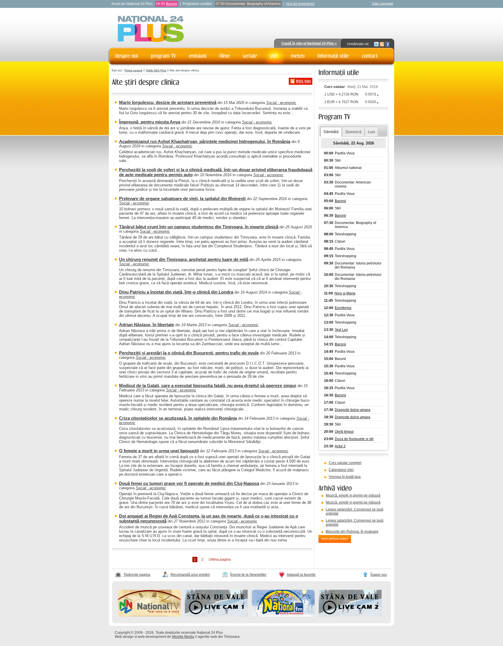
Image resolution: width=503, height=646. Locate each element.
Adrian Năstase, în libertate (146, 324)
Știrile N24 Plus (156, 70)
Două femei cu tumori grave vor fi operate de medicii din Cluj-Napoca (189, 483)
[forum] (298, 56)
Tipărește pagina (136, 575)
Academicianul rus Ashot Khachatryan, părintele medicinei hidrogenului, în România (204, 141)
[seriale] (249, 56)
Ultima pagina (220, 559)
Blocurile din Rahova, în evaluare (352, 531)
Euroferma (343, 308)
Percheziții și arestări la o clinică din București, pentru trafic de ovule (189, 352)
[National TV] (149, 615)
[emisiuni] (198, 56)
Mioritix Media (183, 637)
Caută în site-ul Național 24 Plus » (309, 43)
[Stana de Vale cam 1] (216, 615)
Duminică (353, 132)
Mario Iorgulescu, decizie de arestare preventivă (167, 102)
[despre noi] (127, 56)
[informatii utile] (333, 56)
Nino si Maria (344, 293)
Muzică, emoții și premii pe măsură (353, 495)
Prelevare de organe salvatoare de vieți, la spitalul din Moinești (182, 198)
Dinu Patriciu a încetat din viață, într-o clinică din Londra (176, 292)
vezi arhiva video (334, 539)
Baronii (171, 4)
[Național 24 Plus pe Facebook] (387, 44)
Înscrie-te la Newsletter (248, 575)
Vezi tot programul (300, 4)
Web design (124, 637)
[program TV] (164, 56)
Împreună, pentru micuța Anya (149, 121)
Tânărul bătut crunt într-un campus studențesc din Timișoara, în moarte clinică (198, 226)
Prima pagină (133, 70)
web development (152, 637)
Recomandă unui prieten (190, 575)
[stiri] (274, 56)
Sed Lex (341, 330)
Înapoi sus (379, 575)
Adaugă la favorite (301, 575)
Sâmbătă (331, 132)
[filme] (224, 56)
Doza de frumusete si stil (354, 439)
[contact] (370, 56)
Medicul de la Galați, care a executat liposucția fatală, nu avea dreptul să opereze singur (207, 385)
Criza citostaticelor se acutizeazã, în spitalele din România (178, 418)
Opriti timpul (344, 432)
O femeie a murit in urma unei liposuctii (159, 450)
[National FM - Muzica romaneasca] (283, 615)
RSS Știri (303, 81)
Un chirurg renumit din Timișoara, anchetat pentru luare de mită (183, 259)
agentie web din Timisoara (219, 637)
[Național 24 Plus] (151, 29)
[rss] (382, 44)
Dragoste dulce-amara (352, 410)
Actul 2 (340, 446)
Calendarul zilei (341, 470)
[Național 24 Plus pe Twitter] (376, 44)
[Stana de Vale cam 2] (350, 615)
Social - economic (281, 102)
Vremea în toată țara (345, 477)
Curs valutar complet (345, 463)
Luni (371, 132)
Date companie (382, 3)
